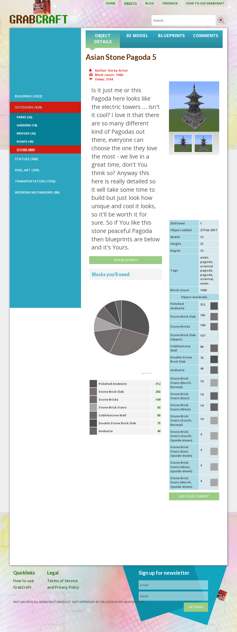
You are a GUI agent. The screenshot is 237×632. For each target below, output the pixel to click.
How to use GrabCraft (205, 3)
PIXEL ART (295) (27, 170)
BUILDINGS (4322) (28, 96)
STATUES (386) (26, 159)
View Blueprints (125, 260)
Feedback (170, 3)
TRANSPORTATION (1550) (35, 181)
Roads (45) (25, 141)
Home (111, 3)
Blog (150, 3)
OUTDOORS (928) (28, 107)
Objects (130, 3)
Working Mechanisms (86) (37, 192)
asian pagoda (206, 259)
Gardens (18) (27, 125)
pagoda (206, 275)
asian (204, 283)
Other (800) (26, 149)
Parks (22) (24, 117)
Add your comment (194, 496)
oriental (206, 279)
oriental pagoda (206, 268)
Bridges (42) (26, 133)
